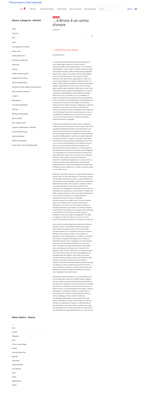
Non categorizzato (19, 123)
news (14, 29)
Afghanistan (16, 381)
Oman (14, 385)
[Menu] (136, 9)
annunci (15, 33)
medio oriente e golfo (20, 73)
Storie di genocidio (90, 9)
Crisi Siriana (16, 369)
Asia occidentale (18, 136)
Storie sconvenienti (75, 9)
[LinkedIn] (87, 35)
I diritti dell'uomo (18, 56)
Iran (13, 328)
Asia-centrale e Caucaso (21, 91)
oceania (15, 96)
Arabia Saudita (17, 365)
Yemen (14, 348)
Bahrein (15, 356)
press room (16, 51)
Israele (14, 332)
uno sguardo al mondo (20, 47)
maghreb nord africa (20, 78)
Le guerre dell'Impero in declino (24, 127)
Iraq (13, 340)
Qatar (14, 377)
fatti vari (15, 109)
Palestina (15, 336)
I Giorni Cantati (61, 9)
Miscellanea (16, 100)
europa (14, 69)
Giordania (15, 360)
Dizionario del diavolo (20, 114)
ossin (14, 42)
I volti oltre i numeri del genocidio (24, 145)
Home (22, 9)
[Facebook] (82, 35)
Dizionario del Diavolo (47, 9)
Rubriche (33, 9)
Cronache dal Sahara (20, 105)
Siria (13, 373)
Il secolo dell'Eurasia (19, 132)
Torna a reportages (19, 344)
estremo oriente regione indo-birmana (26, 87)
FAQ (13, 38)
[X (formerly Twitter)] (91, 35)
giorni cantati (17, 118)
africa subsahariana (19, 82)
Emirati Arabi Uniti (19, 352)
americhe (15, 65)
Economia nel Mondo (20, 60)
